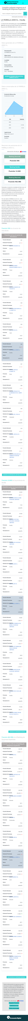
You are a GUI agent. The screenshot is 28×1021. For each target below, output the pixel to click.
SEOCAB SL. (12, 817)
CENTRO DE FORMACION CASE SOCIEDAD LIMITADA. (15, 648)
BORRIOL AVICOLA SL (14, 434)
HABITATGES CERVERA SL (15, 916)
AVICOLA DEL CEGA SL (14, 414)
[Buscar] (25, 13)
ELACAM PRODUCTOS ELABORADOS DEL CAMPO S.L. (15, 392)
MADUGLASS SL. (13, 583)
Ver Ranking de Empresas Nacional (16, 977)
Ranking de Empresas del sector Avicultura (14, 474)
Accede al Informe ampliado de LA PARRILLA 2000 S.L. (14, 77)
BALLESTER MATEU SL (14, 246)
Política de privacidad (14, 1008)
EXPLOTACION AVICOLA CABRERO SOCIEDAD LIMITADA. (15, 455)
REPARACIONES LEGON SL (15, 936)
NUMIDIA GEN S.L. (13, 564)
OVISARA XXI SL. (13, 837)
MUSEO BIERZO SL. (13, 877)
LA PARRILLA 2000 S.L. (14, 350)
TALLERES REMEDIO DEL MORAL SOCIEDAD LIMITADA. (15, 625)
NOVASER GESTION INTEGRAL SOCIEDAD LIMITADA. (14, 521)
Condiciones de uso (14, 1005)
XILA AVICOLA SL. (13, 330)
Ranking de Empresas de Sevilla (17, 731)
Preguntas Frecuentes (14, 1003)
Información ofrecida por (18, 16)
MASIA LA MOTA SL (14, 897)
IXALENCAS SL (12, 754)
